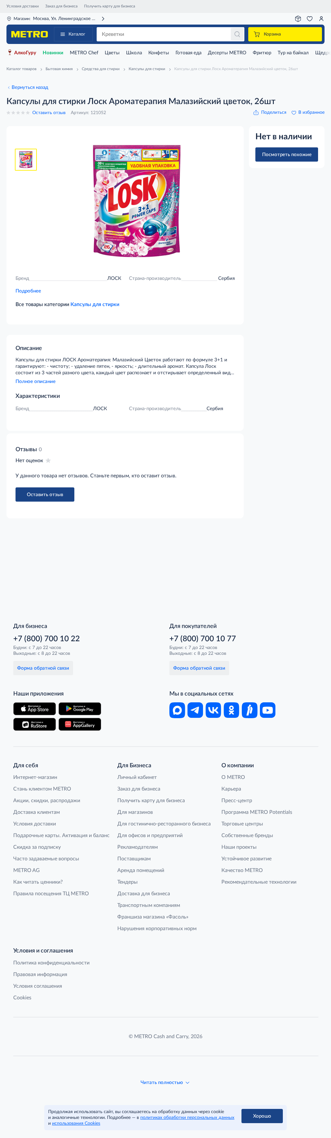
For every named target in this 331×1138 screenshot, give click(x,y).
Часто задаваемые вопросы (46, 858)
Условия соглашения (37, 986)
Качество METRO (242, 870)
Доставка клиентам (36, 812)
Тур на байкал (293, 52)
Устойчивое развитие (246, 858)
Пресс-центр (236, 800)
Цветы (112, 52)
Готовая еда (188, 52)
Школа (134, 52)
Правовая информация (40, 974)
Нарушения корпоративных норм (157, 928)
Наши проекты (239, 847)
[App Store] (34, 708)
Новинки (53, 52)
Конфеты (158, 52)
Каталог (77, 34)
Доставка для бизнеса (143, 893)
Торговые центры (242, 823)
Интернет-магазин (35, 777)
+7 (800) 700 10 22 (46, 639)
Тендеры (127, 882)
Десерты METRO (227, 52)
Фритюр (262, 52)
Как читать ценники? (38, 882)
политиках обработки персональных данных (187, 1117)
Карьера (231, 789)
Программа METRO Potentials (256, 812)
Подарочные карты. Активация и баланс (61, 835)
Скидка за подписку (37, 847)
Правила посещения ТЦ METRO (51, 893)
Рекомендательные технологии (258, 882)
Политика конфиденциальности (51, 962)
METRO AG (26, 870)
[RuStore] (34, 724)
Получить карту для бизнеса (109, 6)
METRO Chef (84, 52)
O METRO (233, 777)
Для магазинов (135, 812)
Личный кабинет (137, 777)
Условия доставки (22, 6)
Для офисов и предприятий (150, 835)
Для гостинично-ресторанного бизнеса (164, 823)
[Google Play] (80, 708)
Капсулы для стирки (94, 304)
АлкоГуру (25, 52)
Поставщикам (134, 858)
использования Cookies (76, 1123)
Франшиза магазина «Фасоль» (152, 917)
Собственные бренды (247, 835)
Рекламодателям (137, 847)
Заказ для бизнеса (61, 6)
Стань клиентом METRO (42, 789)
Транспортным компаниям (148, 905)
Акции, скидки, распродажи (46, 800)
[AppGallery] (80, 724)
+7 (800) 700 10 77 (202, 639)
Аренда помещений (140, 870)
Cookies (22, 997)
